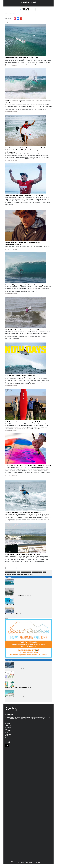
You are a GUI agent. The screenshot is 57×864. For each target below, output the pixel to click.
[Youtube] (7, 745)
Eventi (18, 572)
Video (31, 574)
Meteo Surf (39, 572)
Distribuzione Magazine (11, 572)
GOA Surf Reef (28, 572)
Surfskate (19, 574)
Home (6, 13)
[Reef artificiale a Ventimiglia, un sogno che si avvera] (28, 693)
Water (10, 13)
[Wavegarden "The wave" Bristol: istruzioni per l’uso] (28, 610)
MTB (6, 732)
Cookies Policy (20, 862)
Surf (14, 13)
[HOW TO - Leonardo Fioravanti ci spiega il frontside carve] (28, 591)
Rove (6, 729)
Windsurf (8, 734)
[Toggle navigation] (37, 9)
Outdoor (8, 726)
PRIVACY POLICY (29, 862)
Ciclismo (8, 731)
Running (8, 727)
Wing (6, 736)
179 (15, 568)
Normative (37, 862)
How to (33, 572)
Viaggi (27, 574)
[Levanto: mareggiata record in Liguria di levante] (28, 665)
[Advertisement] (28, 761)
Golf (6, 737)
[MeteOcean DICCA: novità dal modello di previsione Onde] (28, 683)
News (44, 572)
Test (23, 574)
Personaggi (8, 574)
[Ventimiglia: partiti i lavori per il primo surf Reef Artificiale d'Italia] (28, 674)
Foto (22, 572)
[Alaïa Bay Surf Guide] (28, 600)
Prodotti (13, 574)
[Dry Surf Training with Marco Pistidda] (28, 582)
